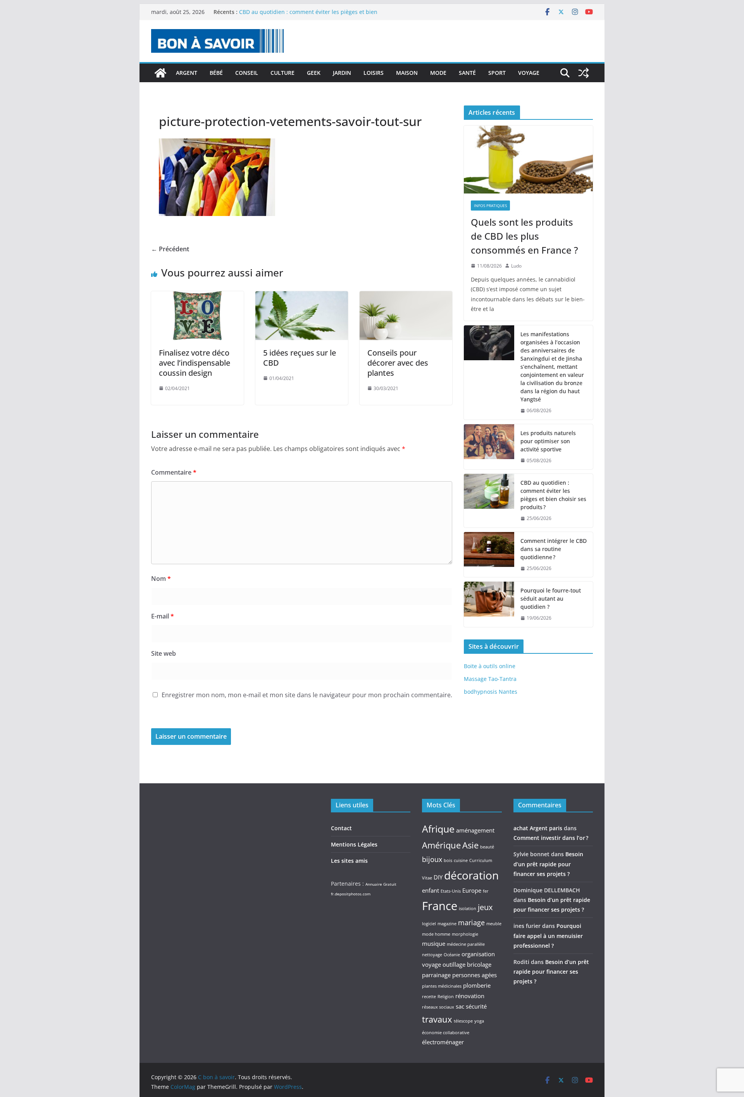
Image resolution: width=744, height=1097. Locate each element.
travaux (437, 1019)
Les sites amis (349, 860)
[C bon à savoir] (160, 73)
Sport (497, 72)
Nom (161, 578)
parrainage (436, 975)
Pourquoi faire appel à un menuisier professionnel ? (548, 935)
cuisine (461, 860)
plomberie (477, 985)
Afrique (438, 828)
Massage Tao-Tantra (490, 678)
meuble (493, 923)
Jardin (342, 72)
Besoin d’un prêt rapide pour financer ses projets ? (548, 863)
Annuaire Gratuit (380, 884)
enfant (430, 890)
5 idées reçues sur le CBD (299, 357)
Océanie (452, 954)
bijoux (432, 859)
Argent (186, 72)
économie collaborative (445, 1032)
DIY (438, 877)
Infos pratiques (490, 205)
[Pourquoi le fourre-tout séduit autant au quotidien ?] (489, 604)
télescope (463, 1021)
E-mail (162, 616)
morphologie (465, 934)
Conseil (246, 72)
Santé (467, 72)
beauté (487, 847)
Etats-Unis (451, 891)
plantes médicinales (442, 986)
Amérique (441, 845)
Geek (313, 72)
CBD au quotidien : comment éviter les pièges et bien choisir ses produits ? (553, 495)
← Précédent (170, 249)
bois (448, 860)
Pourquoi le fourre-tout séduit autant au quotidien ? (550, 598)
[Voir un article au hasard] (583, 73)
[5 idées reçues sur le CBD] (301, 296)
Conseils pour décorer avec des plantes (397, 362)
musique (433, 943)
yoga (479, 1021)
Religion (445, 996)
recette (429, 996)
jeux (485, 907)
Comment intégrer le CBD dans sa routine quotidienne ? (553, 549)
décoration (471, 875)
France (439, 906)
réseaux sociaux (438, 1007)
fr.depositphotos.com (350, 894)
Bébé (216, 72)
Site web (163, 653)
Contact (341, 828)
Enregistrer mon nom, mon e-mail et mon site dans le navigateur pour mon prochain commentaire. (307, 695)
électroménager (443, 1042)
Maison (407, 72)
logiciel (429, 923)
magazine (446, 923)
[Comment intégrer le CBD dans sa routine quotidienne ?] (489, 554)
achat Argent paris (537, 828)
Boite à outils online (489, 666)
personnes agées (474, 975)
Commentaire (173, 472)
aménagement (475, 830)
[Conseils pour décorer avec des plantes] (406, 296)
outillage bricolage (467, 964)
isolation (467, 908)
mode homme (436, 934)
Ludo (516, 266)
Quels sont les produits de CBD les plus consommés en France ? (524, 236)
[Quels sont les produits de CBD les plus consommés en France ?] (528, 159)
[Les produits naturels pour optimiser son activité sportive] (489, 447)
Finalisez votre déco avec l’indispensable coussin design (194, 362)
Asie (470, 845)
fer (486, 891)
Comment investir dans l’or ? (550, 837)
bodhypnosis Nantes (490, 691)
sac (460, 1006)
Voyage (528, 72)
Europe (471, 890)
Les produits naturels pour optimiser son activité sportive (548, 441)
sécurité (476, 1006)
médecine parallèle (466, 944)
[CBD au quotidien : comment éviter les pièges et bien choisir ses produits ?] (489, 500)
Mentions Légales (354, 844)
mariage (471, 922)
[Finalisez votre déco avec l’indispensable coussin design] (197, 296)
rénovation (469, 996)
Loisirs (373, 72)
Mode (438, 72)
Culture (282, 72)
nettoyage (432, 954)
